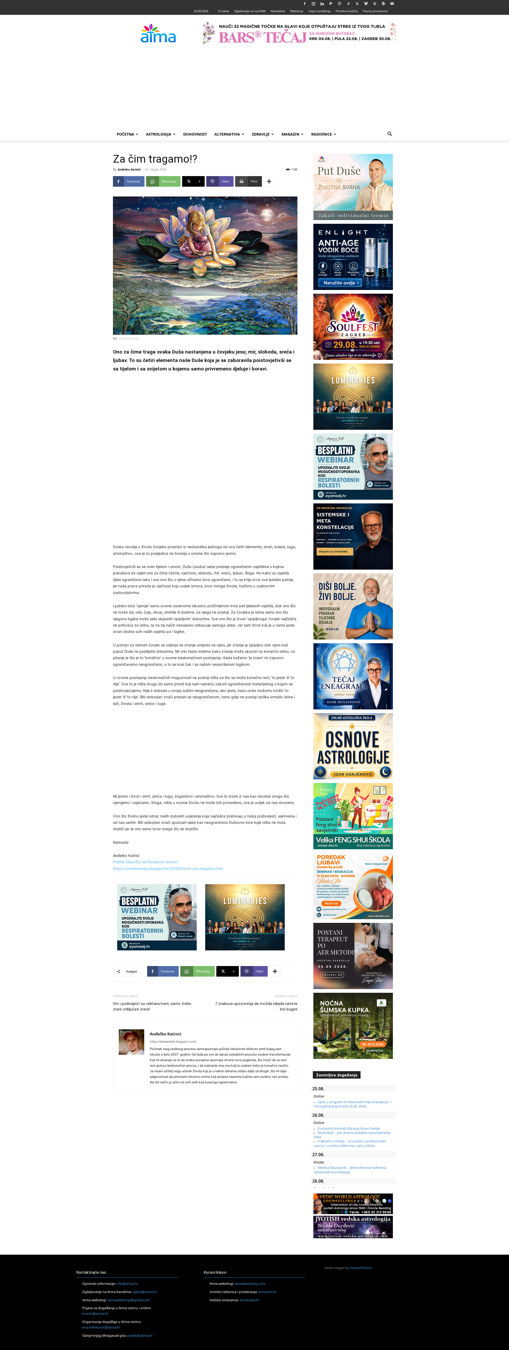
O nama (223, 11)
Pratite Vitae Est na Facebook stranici (145, 862)
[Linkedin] (322, 3)
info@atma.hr (127, 1283)
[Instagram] (313, 3)
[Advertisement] (254, 88)
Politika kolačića (347, 11)
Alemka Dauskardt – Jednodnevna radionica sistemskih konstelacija (350, 1169)
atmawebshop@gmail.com (129, 1300)
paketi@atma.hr (140, 1335)
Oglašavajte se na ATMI (250, 11)
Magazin (290, 134)
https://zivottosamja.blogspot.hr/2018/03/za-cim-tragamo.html (168, 868)
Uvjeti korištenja (319, 11)
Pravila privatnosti (375, 11)
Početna (125, 134)
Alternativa (227, 134)
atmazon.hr (267, 1291)
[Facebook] (305, 3)
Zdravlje (261, 134)
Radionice (321, 134)
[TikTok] (348, 3)
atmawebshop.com (250, 1283)
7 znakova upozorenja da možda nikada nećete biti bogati (256, 1006)
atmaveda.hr (249, 1300)
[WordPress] (383, 3)
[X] (357, 3)
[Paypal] (331, 3)
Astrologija (158, 134)
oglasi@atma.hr (144, 1291)
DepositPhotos (361, 1268)
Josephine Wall (129, 338)
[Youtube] (392, 3)
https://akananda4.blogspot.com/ (173, 1041)
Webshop (296, 11)
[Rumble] (340, 3)
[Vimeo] (366, 3)
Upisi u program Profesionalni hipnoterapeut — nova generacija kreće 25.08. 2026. (353, 1103)
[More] (269, 181)
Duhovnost (195, 134)
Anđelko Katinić (129, 169)
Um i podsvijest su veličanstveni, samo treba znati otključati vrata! (152, 1006)
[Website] (375, 3)
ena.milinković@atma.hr (101, 1327)
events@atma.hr (95, 1313)
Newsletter (278, 11)
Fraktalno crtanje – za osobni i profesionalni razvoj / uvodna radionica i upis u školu (350, 1143)
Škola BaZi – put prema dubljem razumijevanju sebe (352, 1134)
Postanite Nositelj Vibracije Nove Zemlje (349, 1128)
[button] (389, 134)
